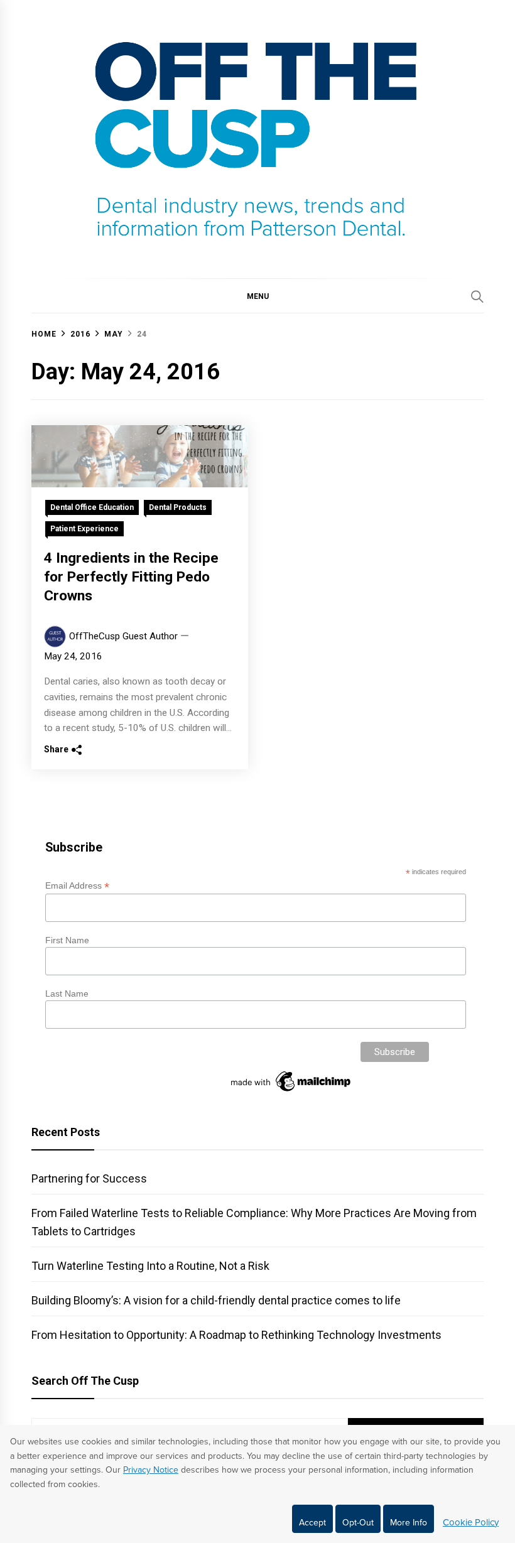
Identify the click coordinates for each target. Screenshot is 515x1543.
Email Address (77, 886)
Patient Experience (84, 528)
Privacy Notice (150, 1469)
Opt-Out (358, 1522)
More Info (408, 1522)
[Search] (477, 296)
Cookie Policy (471, 1522)
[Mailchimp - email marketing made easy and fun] (291, 1091)
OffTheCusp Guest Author (123, 636)
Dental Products (178, 507)
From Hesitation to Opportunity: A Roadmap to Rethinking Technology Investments (236, 1334)
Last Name (67, 993)
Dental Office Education (92, 507)
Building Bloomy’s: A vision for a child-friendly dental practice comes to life (216, 1300)
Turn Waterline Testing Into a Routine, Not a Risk (150, 1265)
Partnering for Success (89, 1178)
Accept (312, 1522)
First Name (67, 940)
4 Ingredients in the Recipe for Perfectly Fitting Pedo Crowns (131, 577)
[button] (257, 295)
